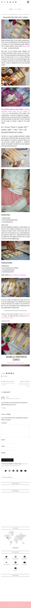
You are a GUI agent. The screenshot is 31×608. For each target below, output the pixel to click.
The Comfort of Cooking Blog (18, 275)
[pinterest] (17, 471)
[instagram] (9, 471)
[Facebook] (13, 2)
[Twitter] (2, 2)
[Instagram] (4, 2)
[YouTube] (10, 2)
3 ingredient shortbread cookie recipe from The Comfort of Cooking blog (15, 111)
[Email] (15, 2)
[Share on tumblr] (13, 373)
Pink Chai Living (17, 603)
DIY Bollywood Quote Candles (8, 383)
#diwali (5, 376)
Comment (4, 423)
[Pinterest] (7, 2)
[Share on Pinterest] (11, 373)
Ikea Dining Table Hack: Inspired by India (24, 384)
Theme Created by (15, 606)
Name (3, 439)
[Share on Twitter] (9, 373)
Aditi (7, 397)
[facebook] (13, 471)
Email (3, 446)
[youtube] (21, 471)
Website (3, 452)
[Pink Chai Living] (15, 6)
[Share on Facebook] (7, 373)
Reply (4, 408)
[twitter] (6, 471)
